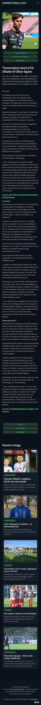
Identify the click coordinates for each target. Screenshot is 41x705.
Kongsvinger (20, 432)
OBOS (20, 424)
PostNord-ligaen (20, 53)
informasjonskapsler (17, 689)
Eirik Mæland (20, 428)
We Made (34, 699)
